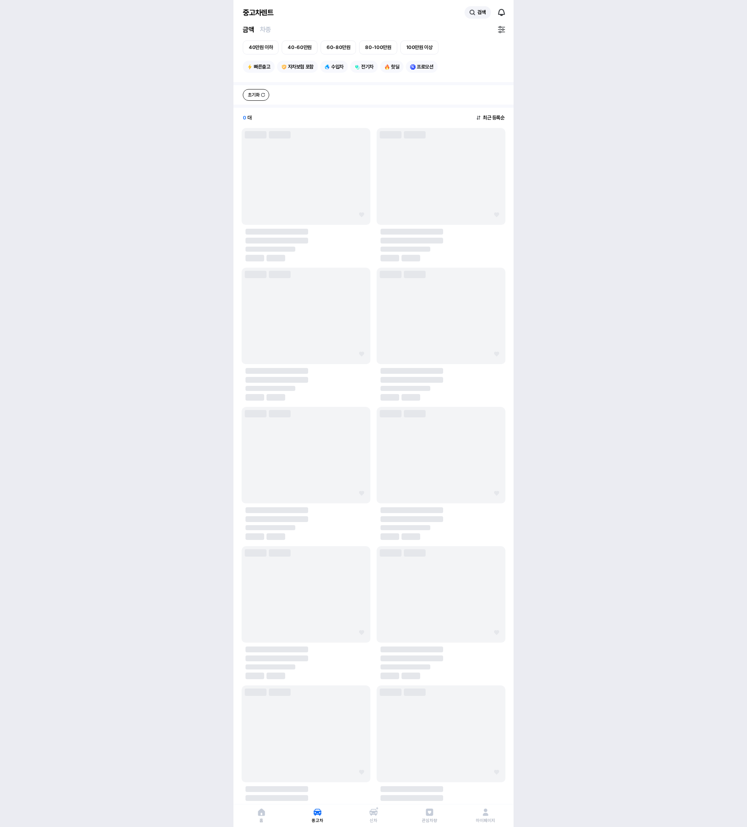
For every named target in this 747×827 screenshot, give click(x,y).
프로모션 (425, 67)
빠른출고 (262, 67)
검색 (481, 12)
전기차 (367, 67)
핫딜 (395, 67)
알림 (501, 12)
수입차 (337, 67)
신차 (373, 820)
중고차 (317, 820)
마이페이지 (485, 820)
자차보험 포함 (301, 67)
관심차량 (429, 820)
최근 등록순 (493, 118)
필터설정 (501, 29)
